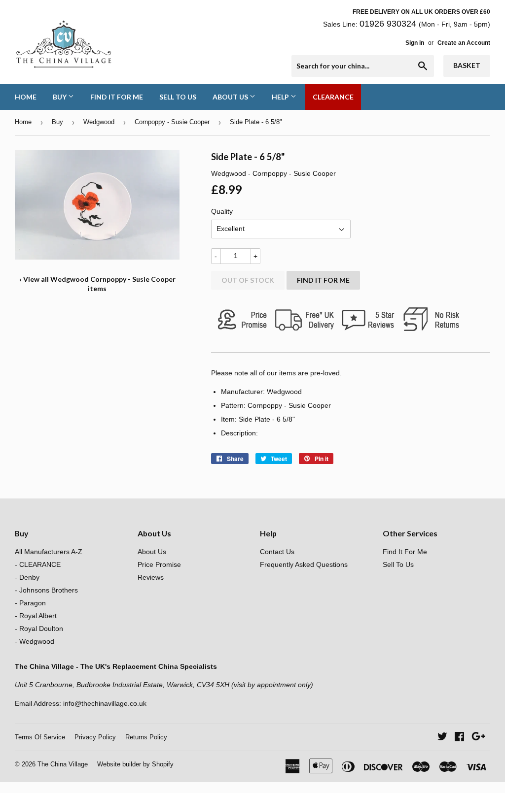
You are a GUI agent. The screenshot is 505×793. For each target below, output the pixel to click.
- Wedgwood (34, 641)
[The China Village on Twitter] (442, 738)
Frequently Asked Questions (304, 564)
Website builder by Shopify (135, 764)
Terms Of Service (40, 737)
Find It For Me (116, 97)
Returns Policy (146, 737)
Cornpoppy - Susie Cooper (172, 122)
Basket (466, 65)
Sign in (414, 42)
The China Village (62, 764)
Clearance (333, 97)
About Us (231, 97)
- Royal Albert (36, 616)
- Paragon (30, 603)
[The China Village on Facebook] (459, 738)
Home (25, 97)
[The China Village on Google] (478, 738)
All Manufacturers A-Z (48, 552)
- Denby (27, 577)
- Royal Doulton (39, 628)
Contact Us (277, 552)
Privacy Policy (95, 737)
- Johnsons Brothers (46, 590)
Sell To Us (177, 97)
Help (281, 97)
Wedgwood (98, 122)
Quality (222, 211)
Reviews (151, 577)
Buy (60, 97)
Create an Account (463, 42)
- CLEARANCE (38, 564)
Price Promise (159, 564)
